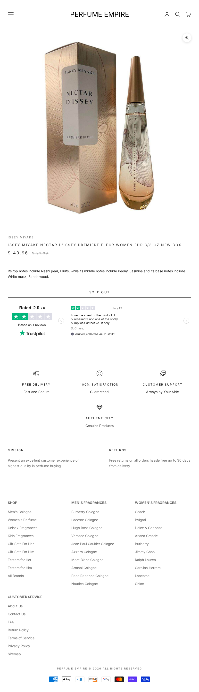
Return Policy (18, 630)
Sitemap (14, 654)
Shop (12, 503)
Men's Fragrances (89, 503)
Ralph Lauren (145, 560)
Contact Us (16, 614)
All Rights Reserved (122, 668)
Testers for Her (19, 560)
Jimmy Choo (145, 552)
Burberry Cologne (85, 512)
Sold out (99, 292)
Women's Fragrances (155, 503)
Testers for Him (20, 568)
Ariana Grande (146, 536)
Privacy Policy (19, 646)
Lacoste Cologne (84, 520)
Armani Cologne (84, 568)
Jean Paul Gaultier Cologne (92, 544)
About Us (15, 606)
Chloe (139, 584)
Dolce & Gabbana (149, 528)
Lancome (142, 576)
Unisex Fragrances (22, 528)
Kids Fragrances (20, 536)
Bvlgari (140, 520)
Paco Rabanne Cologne (89, 576)
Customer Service (25, 597)
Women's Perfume (22, 520)
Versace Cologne (84, 536)
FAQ (11, 622)
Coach (140, 512)
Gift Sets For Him (21, 552)
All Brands (16, 576)
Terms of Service (21, 638)
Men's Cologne (20, 512)
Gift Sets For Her (21, 544)
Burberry (142, 544)
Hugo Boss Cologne (86, 528)
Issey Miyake (21, 237)
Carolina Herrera (148, 568)
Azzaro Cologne (84, 552)
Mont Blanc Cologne (87, 560)
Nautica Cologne (84, 584)
